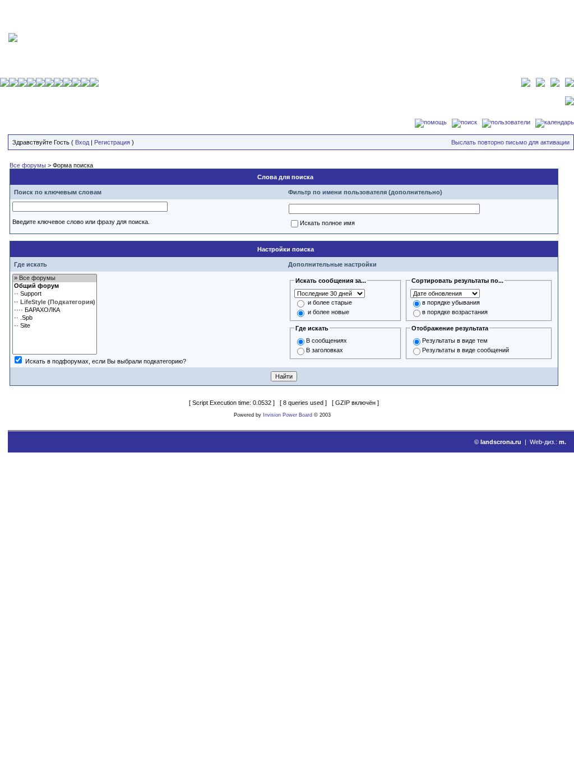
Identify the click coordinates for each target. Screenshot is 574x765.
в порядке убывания (451, 302)
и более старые (330, 302)
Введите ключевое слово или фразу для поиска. (81, 221)
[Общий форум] (54, 286)
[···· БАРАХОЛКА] (54, 310)
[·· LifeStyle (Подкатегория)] (54, 302)
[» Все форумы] (54, 278)
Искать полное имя (327, 223)
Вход (82, 142)
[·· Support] (54, 294)
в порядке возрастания (455, 312)
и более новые (328, 312)
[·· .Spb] (54, 318)
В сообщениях (326, 340)
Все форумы (28, 165)
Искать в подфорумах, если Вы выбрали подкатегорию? (105, 361)
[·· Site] (54, 326)
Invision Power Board (287, 415)
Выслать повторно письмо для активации (510, 142)
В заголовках (324, 350)
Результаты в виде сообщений (465, 350)
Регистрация (112, 142)
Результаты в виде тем (455, 340)
